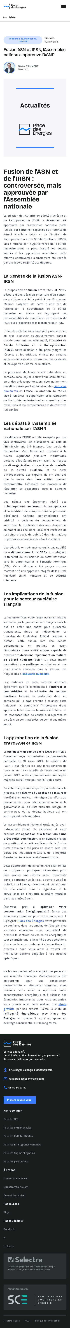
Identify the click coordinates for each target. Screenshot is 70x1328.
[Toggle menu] (63, 6)
